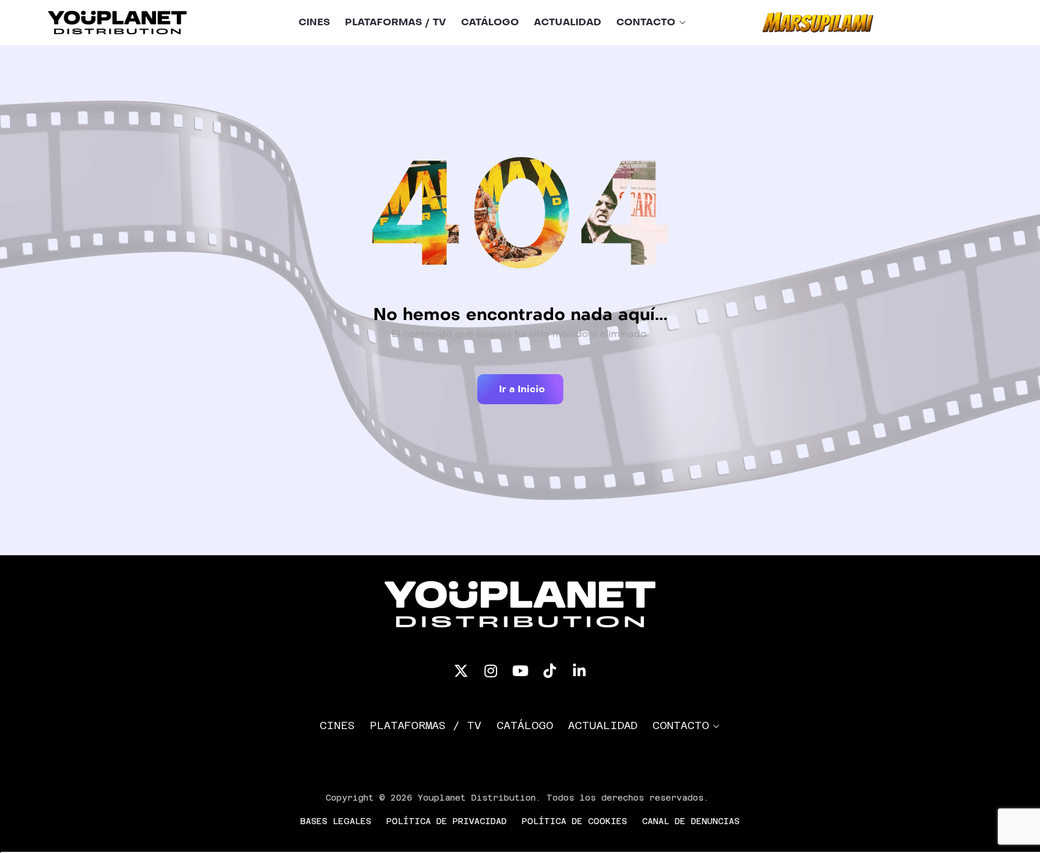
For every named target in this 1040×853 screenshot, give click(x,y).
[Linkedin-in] (579, 671)
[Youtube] (520, 671)
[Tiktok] (549, 671)
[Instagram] (490, 671)
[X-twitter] (461, 671)
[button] (520, 389)
